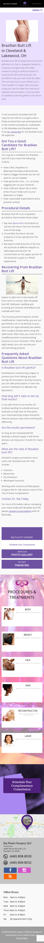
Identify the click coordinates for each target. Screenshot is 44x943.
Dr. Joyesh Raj (14, 131)
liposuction (18, 223)
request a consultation (20, 511)
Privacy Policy (22, 938)
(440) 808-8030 (21, 856)
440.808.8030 (36, 4)
